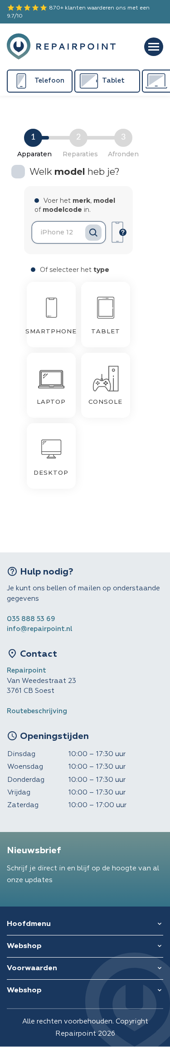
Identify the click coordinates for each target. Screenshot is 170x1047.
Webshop (24, 946)
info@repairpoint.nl (40, 629)
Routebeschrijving (37, 711)
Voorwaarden (32, 968)
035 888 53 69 (31, 619)
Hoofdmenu (29, 924)
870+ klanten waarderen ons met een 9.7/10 (78, 11)
